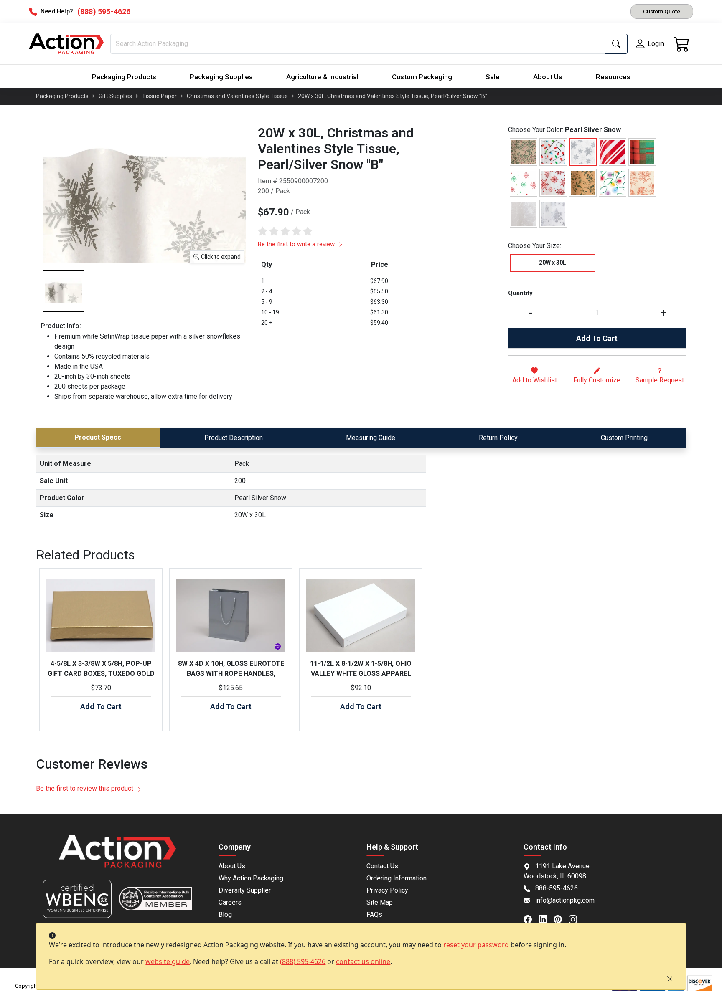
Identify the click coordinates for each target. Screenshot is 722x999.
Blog (225, 914)
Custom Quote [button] (661, 11)
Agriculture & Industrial (322, 77)
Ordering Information (396, 878)
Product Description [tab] (233, 438)
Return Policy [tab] (498, 438)
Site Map (379, 902)
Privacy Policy (387, 890)
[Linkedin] (546, 918)
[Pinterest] (561, 918)
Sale (493, 77)
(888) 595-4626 (302, 961)
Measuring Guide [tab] (370, 438)
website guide (167, 961)
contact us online (363, 961)
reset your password (476, 944)
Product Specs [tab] (97, 437)
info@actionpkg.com (565, 900)
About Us (547, 77)
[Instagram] (576, 918)
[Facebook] (531, 918)
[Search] (616, 44)
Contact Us (382, 866)
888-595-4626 (556, 888)
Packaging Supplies (221, 77)
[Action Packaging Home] (117, 857)
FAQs (374, 914)
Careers (230, 902)
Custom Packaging (422, 77)
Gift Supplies (115, 96)
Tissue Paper (159, 96)
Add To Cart (597, 338)
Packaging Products (124, 77)
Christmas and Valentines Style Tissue (237, 96)
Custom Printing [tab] (624, 438)
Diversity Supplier (245, 890)
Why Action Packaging (251, 878)
